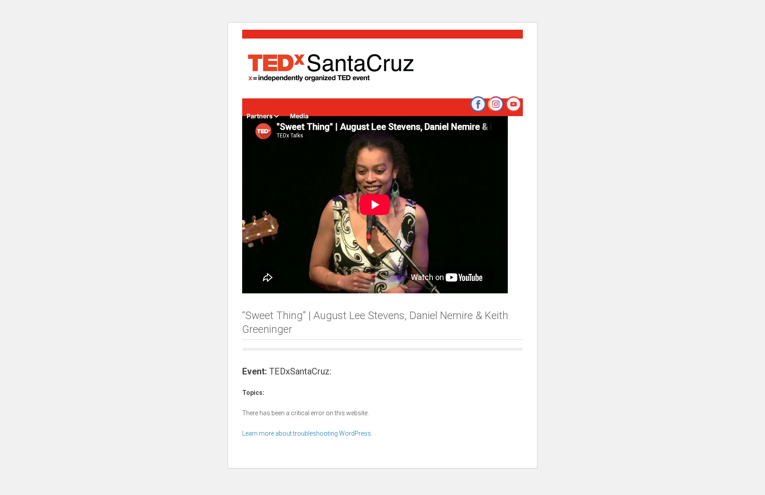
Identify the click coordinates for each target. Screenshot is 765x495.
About (390, 93)
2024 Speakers (347, 93)
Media (299, 116)
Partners (260, 116)
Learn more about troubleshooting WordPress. (307, 433)
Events (296, 93)
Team (446, 93)
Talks (419, 93)
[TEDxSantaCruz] (330, 68)
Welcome (261, 93)
